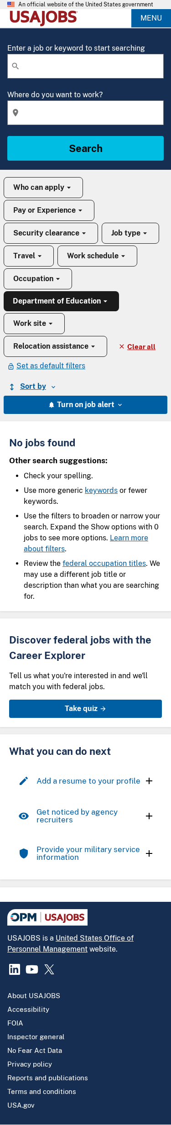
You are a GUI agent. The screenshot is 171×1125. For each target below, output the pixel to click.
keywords (101, 490)
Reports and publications (47, 1078)
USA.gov (21, 1105)
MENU (151, 18)
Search (86, 148)
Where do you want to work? (55, 94)
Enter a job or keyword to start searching (76, 48)
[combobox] (85, 66)
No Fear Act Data (34, 1050)
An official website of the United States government (85, 4)
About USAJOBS (33, 995)
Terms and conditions (41, 1091)
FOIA (15, 1023)
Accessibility (28, 1009)
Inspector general (36, 1037)
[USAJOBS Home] (45, 18)
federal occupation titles (104, 563)
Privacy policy (29, 1064)
